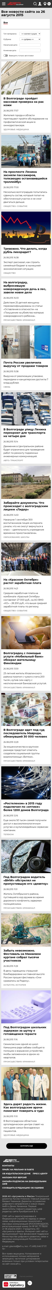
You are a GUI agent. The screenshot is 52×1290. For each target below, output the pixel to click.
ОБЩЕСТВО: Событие (15, 206)
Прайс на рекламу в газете (18, 1169)
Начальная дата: (10, 45)
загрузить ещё (26, 1146)
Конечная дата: (10, 50)
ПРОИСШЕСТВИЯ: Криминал (19, 320)
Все (5, 22)
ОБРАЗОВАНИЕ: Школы (16, 537)
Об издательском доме (16, 1173)
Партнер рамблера (26, 1276)
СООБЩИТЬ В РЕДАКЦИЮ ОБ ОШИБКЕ (23, 1188)
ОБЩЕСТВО (9, 273)
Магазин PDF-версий (14, 1177)
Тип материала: (10, 34)
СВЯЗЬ (6, 387)
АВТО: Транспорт (13, 460)
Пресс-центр (40, 1173)
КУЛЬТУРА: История (14, 985)
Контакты (8, 1165)
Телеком (8, 834)
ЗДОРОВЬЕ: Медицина (16, 129)
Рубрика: (7, 39)
